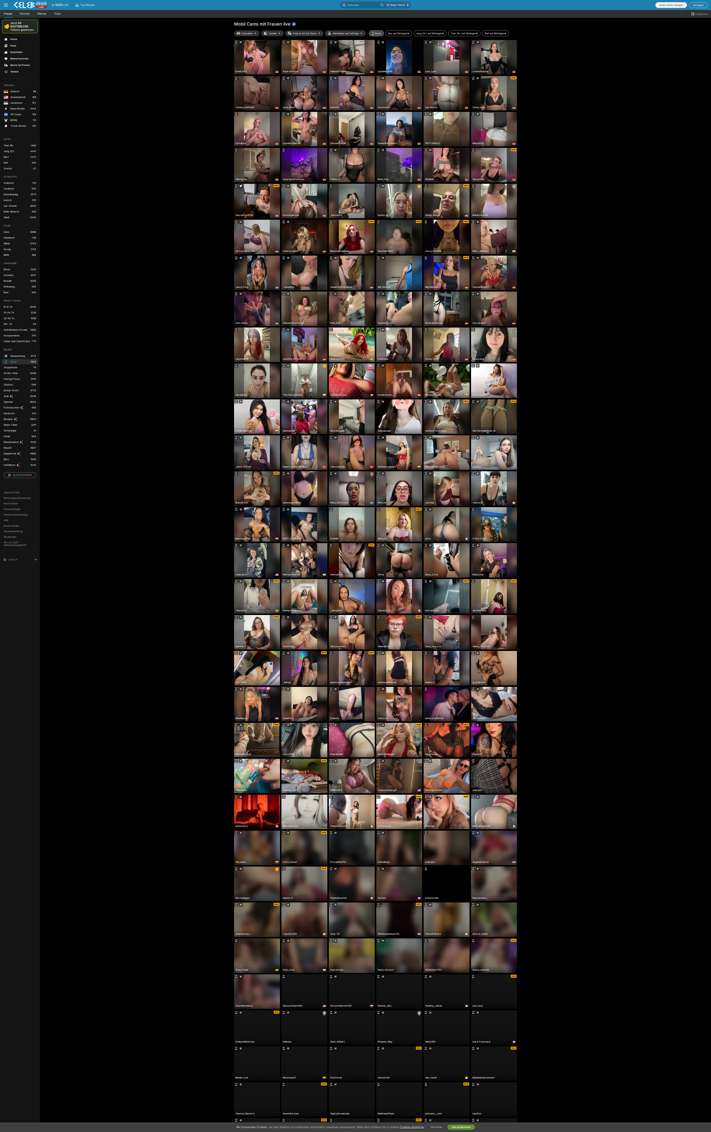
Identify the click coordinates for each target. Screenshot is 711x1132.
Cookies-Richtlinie (412, 1127)
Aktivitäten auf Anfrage (346, 33)
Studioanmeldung (13, 531)
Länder (273, 33)
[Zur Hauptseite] (30, 5)
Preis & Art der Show (304, 33)
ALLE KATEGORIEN (22, 475)
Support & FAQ (11, 492)
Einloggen (698, 5)
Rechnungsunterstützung (17, 498)
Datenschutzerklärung (15, 514)
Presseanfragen (12, 509)
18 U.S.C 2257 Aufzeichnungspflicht (15, 543)
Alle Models (10, 537)
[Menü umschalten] (6, 5)
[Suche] (382, 5)
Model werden (11, 526)
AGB (6, 520)
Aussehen (247, 33)
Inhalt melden (11, 503)
